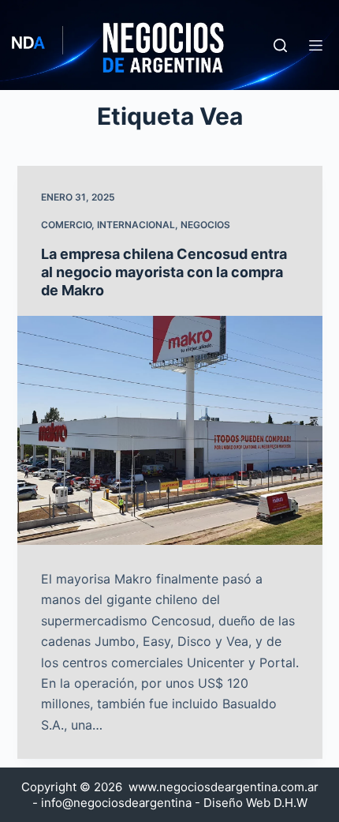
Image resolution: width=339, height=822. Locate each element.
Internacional (136, 225)
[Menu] (315, 45)
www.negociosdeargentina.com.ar (224, 786)
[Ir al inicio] (130, 45)
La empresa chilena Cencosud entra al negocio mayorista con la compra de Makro (164, 272)
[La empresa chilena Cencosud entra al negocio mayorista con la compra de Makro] (169, 430)
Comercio (66, 225)
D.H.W (290, 802)
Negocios (205, 225)
